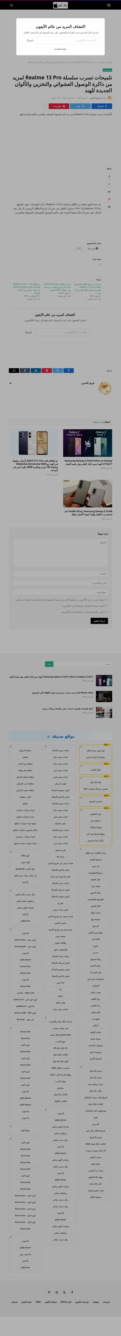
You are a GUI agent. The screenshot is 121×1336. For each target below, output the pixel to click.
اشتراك (29, 40)
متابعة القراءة (60, 48)
